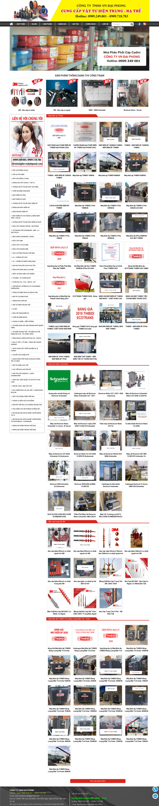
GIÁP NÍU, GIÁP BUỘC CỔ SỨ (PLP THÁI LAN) (25, 381)
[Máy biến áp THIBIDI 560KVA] (136, 162)
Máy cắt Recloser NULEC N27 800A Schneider (111, 455)
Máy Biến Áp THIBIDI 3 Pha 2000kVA (111, 207)
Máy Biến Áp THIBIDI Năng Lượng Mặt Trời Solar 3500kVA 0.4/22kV (110, 711)
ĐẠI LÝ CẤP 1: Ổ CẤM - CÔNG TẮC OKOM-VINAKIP (26, 343)
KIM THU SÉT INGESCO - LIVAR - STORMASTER (23, 374)
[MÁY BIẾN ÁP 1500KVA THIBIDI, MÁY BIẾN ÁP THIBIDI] (111, 132)
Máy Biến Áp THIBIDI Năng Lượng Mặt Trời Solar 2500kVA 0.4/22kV (85, 741)
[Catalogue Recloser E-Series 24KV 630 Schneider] (136, 471)
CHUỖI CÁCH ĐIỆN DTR (20, 355)
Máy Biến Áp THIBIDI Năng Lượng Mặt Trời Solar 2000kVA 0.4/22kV (110, 681)
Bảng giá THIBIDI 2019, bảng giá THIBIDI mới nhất (85, 328)
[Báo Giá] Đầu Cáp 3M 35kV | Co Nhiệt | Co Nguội (59, 613)
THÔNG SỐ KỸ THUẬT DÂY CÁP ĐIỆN (25, 187)
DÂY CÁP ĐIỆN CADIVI (20, 170)
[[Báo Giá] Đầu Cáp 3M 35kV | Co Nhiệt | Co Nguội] (59, 598)
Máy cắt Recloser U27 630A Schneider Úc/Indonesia (59, 455)
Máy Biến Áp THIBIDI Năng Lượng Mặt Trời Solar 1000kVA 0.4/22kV (85, 711)
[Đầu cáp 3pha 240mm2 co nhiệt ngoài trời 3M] (136, 538)
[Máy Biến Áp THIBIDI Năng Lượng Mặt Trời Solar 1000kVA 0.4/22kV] (85, 695)
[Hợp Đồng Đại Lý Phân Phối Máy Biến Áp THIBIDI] (59, 252)
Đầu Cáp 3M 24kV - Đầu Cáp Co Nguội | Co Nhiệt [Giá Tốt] (136, 582)
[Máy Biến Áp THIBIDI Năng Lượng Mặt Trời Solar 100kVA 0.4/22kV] (136, 725)
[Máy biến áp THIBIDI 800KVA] (111, 162)
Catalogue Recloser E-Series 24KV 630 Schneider (136, 485)
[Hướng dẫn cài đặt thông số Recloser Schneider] (59, 380)
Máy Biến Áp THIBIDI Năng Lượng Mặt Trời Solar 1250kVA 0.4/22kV (110, 741)
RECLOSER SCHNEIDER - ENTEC (23, 236)
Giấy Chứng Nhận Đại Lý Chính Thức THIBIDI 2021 (110, 267)
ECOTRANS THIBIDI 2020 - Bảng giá (85, 297)
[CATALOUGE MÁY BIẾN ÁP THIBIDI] (59, 192)
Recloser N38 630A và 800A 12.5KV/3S (84, 485)
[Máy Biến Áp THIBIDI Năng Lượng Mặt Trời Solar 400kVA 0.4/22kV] (59, 725)
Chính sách (91, 24)
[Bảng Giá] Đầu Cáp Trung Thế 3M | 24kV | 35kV (110, 582)
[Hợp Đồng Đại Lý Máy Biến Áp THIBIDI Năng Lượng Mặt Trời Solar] (111, 635)
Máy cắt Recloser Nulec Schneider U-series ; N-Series (59, 425)
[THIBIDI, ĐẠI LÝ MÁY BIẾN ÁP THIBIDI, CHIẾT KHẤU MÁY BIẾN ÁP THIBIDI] (59, 313)
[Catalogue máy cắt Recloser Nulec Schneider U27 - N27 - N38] (85, 380)
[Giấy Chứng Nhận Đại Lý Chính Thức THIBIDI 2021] (111, 252)
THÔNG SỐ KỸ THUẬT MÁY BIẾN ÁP (25, 203)
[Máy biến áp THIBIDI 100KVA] (85, 162)
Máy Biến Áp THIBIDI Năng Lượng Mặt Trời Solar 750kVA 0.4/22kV (59, 711)
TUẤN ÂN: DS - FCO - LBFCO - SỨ (23, 282)
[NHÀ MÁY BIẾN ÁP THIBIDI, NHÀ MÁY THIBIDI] (111, 313)
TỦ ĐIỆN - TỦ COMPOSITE (21, 278)
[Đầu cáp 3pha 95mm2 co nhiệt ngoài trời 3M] (85, 538)
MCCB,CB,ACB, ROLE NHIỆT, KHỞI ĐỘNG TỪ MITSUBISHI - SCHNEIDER (26, 420)
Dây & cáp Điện (18, 174)
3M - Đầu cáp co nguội (61, 110)
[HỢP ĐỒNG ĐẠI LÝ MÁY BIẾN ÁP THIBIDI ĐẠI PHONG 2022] (59, 132)
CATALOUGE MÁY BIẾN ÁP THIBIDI (59, 207)
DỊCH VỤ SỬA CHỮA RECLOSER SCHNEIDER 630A (59, 515)
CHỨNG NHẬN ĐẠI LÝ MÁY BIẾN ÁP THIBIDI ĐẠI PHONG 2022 (85, 146)
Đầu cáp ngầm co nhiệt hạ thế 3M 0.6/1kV (85, 582)
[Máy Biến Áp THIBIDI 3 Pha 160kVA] (59, 222)
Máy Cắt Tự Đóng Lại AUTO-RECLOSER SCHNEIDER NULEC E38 (110, 516)
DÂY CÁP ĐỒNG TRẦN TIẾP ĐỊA (23, 396)
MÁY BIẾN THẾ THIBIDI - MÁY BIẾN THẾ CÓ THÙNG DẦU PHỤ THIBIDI (85, 359)
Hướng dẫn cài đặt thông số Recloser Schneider (59, 395)
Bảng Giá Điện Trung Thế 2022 (24, 430)
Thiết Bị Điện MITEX (19, 317)
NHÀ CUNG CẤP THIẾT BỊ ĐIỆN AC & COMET (24, 349)
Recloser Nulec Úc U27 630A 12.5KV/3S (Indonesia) (85, 455)
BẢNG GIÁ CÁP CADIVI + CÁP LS (23, 183)
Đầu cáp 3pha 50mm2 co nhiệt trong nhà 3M (59, 582)
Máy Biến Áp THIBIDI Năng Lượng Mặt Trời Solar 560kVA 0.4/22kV (59, 681)
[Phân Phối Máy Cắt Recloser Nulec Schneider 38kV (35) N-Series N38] (85, 501)
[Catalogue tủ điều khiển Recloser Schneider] (111, 471)
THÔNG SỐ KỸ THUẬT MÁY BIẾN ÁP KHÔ (26, 222)
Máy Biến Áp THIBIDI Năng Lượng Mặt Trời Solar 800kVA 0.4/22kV (59, 771)
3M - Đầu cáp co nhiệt (26, 110)
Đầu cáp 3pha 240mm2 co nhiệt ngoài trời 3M (136, 552)
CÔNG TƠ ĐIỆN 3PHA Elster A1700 (24, 292)
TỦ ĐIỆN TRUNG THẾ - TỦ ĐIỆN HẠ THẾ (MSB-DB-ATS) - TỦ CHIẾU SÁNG (25, 333)
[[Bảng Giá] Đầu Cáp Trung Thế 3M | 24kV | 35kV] (111, 568)
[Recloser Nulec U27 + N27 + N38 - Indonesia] (111, 380)
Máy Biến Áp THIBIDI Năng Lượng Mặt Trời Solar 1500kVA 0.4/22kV (136, 650)
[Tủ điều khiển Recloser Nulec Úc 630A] (136, 410)
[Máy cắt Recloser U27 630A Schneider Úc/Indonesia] (59, 440)
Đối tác (76, 24)
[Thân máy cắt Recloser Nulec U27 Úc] (111, 410)
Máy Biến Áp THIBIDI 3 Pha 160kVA (59, 237)
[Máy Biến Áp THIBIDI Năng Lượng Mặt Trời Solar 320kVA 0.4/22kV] (85, 665)
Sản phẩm (47, 24)
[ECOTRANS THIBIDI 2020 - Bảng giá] (85, 283)
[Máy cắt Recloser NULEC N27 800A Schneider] (111, 440)
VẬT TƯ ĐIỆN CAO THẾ (20, 365)
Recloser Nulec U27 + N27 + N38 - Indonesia (110, 395)
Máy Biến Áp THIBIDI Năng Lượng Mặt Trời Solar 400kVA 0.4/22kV (59, 741)
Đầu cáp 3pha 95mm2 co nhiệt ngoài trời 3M (85, 552)
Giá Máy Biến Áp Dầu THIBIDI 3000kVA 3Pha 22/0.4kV (85, 267)
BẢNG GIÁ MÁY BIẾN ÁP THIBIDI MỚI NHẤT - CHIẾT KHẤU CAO (111, 297)
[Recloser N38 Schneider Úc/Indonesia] (59, 471)
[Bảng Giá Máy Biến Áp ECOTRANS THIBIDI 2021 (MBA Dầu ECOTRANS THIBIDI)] (136, 252)
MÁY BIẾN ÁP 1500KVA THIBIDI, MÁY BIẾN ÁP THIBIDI (111, 146)
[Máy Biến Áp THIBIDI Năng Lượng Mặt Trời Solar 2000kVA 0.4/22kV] (111, 665)
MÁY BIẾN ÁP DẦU (19, 195)
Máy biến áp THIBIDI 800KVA (109, 175)
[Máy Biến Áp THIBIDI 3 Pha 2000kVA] (111, 192)
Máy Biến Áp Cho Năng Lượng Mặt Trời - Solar (25, 217)
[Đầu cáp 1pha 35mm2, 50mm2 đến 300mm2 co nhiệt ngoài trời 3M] (111, 538)
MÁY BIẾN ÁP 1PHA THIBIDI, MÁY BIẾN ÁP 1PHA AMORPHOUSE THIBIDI (59, 359)
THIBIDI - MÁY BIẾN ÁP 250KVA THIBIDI (59, 176)
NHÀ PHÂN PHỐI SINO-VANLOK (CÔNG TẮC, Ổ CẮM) (25, 360)
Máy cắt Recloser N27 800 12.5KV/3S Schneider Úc (136, 455)
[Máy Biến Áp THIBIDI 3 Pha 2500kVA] (111, 222)
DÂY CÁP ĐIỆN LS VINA (20, 178)
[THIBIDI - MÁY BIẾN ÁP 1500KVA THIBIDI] (136, 132)
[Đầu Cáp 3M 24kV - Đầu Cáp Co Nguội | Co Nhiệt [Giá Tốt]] (136, 568)
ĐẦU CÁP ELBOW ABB (20, 249)
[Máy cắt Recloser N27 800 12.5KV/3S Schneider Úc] (136, 440)
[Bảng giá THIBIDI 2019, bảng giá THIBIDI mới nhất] (85, 313)
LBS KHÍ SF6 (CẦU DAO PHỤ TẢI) (23, 265)
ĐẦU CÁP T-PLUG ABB (20, 245)
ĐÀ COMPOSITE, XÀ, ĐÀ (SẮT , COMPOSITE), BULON (27, 391)
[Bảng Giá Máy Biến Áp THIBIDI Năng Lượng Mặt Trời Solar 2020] (59, 635)
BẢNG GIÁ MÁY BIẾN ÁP (21, 207)
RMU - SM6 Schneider (97, 110)
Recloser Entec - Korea (132, 110)
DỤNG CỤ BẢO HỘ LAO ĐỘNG (23, 401)
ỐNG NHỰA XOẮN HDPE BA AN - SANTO (26, 338)
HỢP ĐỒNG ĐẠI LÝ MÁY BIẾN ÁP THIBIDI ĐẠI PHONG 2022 (59, 146)
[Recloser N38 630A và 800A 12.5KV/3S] (85, 471)
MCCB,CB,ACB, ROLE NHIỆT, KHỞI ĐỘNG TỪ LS (26, 414)
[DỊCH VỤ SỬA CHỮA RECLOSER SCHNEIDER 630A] (59, 501)
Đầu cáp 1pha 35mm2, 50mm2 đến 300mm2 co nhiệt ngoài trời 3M (111, 553)
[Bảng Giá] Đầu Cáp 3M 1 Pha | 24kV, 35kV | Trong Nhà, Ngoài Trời (84, 614)
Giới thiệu (21, 24)
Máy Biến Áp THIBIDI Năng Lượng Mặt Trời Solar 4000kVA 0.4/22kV (136, 711)
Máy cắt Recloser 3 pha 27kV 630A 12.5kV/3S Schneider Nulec (85, 426)
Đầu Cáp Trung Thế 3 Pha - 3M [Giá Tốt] (110, 613)
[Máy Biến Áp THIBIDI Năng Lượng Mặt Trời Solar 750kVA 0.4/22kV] (59, 695)
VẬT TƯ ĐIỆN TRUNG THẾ (21, 305)
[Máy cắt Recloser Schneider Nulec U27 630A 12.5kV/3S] (136, 380)
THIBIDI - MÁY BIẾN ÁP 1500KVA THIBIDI (136, 146)
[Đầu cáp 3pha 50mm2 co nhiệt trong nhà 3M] (59, 568)
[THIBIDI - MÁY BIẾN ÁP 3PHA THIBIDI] (136, 313)
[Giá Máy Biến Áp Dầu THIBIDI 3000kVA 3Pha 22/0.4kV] (85, 252)
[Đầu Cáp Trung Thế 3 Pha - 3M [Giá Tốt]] (111, 598)
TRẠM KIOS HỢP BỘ (19, 301)
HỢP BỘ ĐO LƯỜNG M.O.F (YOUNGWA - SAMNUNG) (26, 287)
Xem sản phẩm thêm (98, 781)
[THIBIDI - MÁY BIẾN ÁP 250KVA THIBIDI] (59, 162)
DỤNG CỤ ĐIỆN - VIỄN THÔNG (23, 321)
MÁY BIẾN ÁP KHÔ (19, 199)
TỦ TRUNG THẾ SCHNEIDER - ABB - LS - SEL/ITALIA (25, 231)
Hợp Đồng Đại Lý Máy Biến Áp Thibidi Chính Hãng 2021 (59, 297)
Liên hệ (105, 24)
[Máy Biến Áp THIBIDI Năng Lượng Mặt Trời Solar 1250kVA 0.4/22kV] (111, 725)
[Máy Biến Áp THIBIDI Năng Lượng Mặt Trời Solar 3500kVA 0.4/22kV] (111, 695)
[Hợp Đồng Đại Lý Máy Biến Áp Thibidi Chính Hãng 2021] (59, 283)
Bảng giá (62, 24)
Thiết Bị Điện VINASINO (21, 191)
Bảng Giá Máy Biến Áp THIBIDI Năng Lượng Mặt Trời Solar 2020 (59, 650)
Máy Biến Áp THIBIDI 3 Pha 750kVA (85, 237)
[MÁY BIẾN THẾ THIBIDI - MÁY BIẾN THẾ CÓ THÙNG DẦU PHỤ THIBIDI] (85, 343)
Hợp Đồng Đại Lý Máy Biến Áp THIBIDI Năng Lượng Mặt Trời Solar (110, 650)
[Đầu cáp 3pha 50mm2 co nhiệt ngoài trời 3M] (59, 538)
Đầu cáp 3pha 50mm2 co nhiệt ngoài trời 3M (59, 552)
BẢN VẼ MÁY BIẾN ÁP (20, 212)
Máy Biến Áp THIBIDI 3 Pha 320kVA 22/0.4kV (136, 207)
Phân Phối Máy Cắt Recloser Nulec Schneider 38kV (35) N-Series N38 (85, 516)
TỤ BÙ (14, 309)
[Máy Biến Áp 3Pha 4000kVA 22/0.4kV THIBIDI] (136, 222)
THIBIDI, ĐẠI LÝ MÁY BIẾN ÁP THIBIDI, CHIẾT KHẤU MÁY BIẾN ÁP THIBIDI (59, 329)
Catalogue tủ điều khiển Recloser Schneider (111, 485)
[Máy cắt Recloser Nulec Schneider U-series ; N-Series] (59, 410)
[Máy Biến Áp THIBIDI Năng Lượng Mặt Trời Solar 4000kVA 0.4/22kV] (136, 695)
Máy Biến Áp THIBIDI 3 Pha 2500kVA (111, 237)
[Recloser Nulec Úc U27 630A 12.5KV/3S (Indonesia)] (85, 440)
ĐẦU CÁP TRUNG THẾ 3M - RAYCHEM (25, 226)
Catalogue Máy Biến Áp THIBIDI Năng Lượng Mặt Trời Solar (85, 649)
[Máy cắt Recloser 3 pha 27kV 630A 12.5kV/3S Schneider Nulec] (85, 410)
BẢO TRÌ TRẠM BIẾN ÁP (20, 313)
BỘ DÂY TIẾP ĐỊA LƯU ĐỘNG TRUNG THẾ (27, 405)
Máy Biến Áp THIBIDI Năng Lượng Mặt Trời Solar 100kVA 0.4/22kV (136, 741)
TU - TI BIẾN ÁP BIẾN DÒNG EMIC (24, 261)
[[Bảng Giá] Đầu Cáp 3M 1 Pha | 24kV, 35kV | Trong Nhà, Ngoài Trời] (85, 598)
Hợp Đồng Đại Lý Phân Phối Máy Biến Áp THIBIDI (59, 267)
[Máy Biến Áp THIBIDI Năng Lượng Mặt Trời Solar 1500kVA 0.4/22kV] (136, 635)
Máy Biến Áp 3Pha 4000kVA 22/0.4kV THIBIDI (136, 237)
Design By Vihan (58, 804)
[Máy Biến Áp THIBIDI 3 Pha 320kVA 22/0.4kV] (136, 192)
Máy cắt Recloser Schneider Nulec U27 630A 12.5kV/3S (136, 395)
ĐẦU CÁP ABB (17, 241)
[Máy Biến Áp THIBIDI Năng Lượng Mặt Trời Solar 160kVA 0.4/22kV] (136, 665)
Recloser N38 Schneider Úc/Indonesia (59, 485)
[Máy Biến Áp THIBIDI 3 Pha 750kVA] (85, 222)
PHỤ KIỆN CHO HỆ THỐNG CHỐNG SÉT (26, 409)
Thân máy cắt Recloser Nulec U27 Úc (111, 425)
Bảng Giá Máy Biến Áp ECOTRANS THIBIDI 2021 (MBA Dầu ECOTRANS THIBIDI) (136, 268)
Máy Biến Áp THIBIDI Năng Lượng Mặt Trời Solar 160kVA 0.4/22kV (136, 681)
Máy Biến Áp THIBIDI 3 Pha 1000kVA (85, 207)
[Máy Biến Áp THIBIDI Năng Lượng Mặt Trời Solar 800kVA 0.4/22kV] (59, 756)
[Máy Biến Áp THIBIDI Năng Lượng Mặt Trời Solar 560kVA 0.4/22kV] (59, 665)
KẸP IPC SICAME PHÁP (20, 296)
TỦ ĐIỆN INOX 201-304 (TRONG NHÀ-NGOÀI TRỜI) (27, 326)
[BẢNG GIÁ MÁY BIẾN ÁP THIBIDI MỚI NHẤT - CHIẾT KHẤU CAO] (111, 283)
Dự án (34, 24)
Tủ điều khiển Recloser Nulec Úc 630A (136, 425)
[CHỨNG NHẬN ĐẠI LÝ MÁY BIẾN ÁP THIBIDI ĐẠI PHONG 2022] (85, 132)
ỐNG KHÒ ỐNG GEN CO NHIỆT (23, 269)
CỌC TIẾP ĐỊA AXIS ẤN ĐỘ (21, 369)
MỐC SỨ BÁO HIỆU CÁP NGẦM (23, 274)
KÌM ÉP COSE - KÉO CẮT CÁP (22, 386)
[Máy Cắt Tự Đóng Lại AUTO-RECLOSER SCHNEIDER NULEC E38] (111, 501)
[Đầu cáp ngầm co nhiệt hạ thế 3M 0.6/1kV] (85, 568)
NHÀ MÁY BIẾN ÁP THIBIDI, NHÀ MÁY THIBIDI (111, 328)
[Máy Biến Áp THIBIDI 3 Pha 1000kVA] (85, 192)
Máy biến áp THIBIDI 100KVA (83, 175)
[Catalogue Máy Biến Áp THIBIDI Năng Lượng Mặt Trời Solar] (85, 635)
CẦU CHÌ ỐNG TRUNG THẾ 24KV (23, 253)
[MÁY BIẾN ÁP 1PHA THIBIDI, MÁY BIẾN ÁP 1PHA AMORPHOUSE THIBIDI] (59, 343)
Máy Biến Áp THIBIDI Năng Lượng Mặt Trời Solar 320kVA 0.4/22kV (85, 681)
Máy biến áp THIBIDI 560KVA (135, 175)
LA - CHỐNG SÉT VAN (19, 257)
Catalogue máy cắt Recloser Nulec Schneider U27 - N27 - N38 (85, 396)
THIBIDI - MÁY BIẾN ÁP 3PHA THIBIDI (136, 328)
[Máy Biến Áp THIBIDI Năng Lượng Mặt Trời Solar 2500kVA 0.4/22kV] (85, 725)
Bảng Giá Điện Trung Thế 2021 (24, 425)
